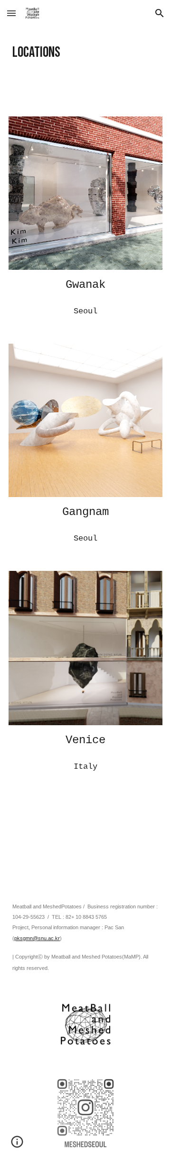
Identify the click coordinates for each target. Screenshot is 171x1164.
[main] (85, 52)
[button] (11, 13)
